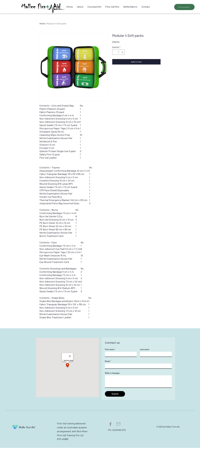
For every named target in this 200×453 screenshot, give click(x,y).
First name (110, 349)
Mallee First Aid (27, 427)
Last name (144, 349)
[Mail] (118, 424)
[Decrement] (114, 52)
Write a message (112, 373)
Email (108, 361)
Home (42, 23)
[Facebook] (110, 424)
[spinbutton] (118, 52)
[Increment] (122, 52)
